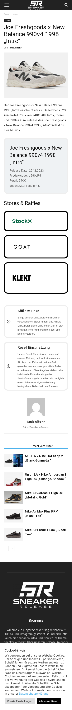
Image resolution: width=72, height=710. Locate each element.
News (16, 14)
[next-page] (12, 548)
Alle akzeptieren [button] (48, 701)
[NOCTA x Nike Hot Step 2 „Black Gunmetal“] (13, 460)
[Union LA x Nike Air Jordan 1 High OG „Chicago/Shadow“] (13, 479)
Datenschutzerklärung (34, 693)
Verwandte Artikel (17, 446)
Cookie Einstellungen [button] (19, 701)
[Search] (66, 5)
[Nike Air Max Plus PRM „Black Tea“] (13, 515)
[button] (6, 5)
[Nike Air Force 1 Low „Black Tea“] (13, 534)
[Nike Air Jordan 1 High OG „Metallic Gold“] (13, 497)
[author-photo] (36, 416)
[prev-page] (6, 548)
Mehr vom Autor (43, 446)
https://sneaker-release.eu (36, 427)
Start (6, 14)
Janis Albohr (15, 47)
